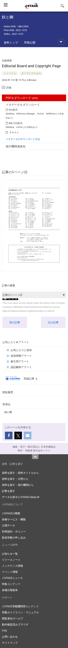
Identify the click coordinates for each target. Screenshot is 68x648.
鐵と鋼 (8, 412)
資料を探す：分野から (15, 479)
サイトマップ (10, 642)
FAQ (4, 630)
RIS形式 (13, 109)
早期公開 (29, 42)
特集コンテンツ (11, 584)
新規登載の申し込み (14, 537)
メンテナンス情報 (12, 565)
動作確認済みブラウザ (15, 624)
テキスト (14, 132)
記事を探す (8, 491)
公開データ (8, 525)
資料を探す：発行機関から (18, 485)
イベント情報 (10, 572)
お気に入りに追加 (21, 350)
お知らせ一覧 (10, 553)
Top (35, 456)
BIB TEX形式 (15, 123)
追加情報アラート (21, 355)
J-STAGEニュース (12, 578)
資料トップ (11, 42)
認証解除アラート (21, 367)
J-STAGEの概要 (11, 513)
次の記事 (53, 322)
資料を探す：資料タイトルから (20, 472)
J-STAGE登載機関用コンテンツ (20, 606)
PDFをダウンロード (22, 98)
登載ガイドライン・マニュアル (20, 612)
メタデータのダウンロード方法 (23, 139)
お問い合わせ (10, 636)
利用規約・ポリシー (14, 531)
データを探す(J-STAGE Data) (19, 497)
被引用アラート (20, 361)
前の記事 (14, 322)
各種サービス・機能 (14, 519)
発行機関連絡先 (16, 146)
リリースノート (11, 559)
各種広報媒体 (10, 590)
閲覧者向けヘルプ (12, 618)
